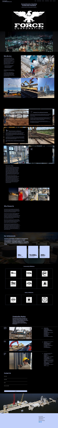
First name (5, 376)
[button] (43, 0)
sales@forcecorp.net (42, 417)
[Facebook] (41, 422)
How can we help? (6, 385)
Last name (5, 379)
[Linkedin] (39, 422)
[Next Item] (48, 194)
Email (5, 382)
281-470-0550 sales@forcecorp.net (7, 1)
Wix (44, 420)
